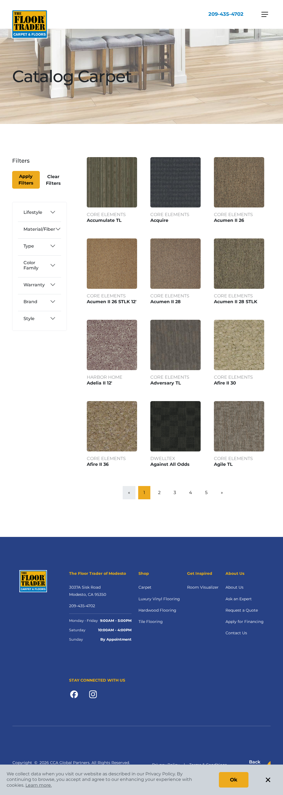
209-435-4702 (225, 14)
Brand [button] (30, 301)
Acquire (159, 220)
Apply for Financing (245, 621)
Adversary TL (165, 383)
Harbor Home (104, 377)
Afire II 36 (98, 464)
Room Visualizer (203, 587)
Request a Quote (242, 610)
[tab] (39, 212)
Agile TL (223, 464)
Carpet (144, 587)
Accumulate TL (104, 220)
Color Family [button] (30, 265)
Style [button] (29, 318)
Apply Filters (26, 180)
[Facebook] (74, 694)
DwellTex (162, 458)
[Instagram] (93, 694)
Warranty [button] (34, 284)
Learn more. (38, 785)
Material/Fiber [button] (39, 229)
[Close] (32, 164)
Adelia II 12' (99, 383)
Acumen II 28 (165, 301)
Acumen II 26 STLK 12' (112, 301)
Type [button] (28, 246)
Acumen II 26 (229, 220)
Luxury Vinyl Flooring (159, 598)
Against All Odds (170, 464)
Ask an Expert (239, 598)
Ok (233, 780)
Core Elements (106, 214)
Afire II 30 (225, 383)
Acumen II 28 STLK (235, 301)
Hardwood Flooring (157, 610)
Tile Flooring (150, 621)
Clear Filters (53, 180)
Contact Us (236, 632)
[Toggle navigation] (264, 14)
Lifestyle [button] (32, 212)
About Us (234, 587)
